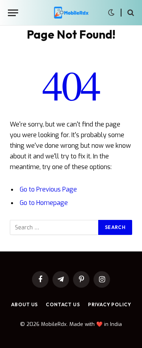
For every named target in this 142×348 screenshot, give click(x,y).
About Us (24, 304)
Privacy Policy (109, 304)
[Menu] (13, 13)
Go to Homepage (44, 203)
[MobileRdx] (71, 12)
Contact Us (63, 304)
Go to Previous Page (48, 189)
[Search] (130, 13)
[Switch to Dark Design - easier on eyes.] (111, 12)
